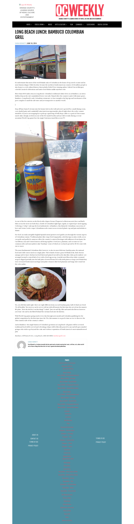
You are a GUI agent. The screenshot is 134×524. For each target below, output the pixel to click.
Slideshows (91, 24)
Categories (68, 414)
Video (67, 517)
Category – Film (67, 437)
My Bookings (68, 420)
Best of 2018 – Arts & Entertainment (68, 375)
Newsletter (67, 466)
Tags (68, 423)
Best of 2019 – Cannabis (68, 397)
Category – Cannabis (67, 433)
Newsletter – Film (68, 481)
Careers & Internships (67, 427)
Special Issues (67, 504)
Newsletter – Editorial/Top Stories (68, 475)
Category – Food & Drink (67, 440)
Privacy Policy (33, 445)
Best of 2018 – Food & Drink (68, 381)
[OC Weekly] (25, 5)
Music (50, 24)
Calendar (67, 411)
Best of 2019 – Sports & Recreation (68, 407)
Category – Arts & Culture (67, 430)
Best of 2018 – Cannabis (68, 378)
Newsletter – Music (68, 487)
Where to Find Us (67, 520)
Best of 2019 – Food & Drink (68, 401)
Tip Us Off (67, 514)
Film (71, 24)
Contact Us (34, 438)
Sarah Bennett (20, 43)
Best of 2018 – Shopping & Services (68, 385)
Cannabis (79, 24)
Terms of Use (33, 442)
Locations (68, 417)
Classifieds (67, 449)
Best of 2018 (67, 372)
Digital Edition (103, 24)
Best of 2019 (67, 392)
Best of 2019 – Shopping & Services (68, 404)
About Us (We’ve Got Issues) (67, 363)
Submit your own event (67, 507)
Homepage (67, 462)
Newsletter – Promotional (68, 491)
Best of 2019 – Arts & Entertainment (68, 394)
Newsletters (67, 469)
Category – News (67, 446)
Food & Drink (39, 24)
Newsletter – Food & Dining (68, 484)
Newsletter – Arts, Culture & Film (68, 471)
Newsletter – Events (68, 478)
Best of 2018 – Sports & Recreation (68, 388)
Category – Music (67, 443)
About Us (35, 435)
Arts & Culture (60, 24)
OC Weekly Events (67, 494)
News (28, 24)
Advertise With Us (67, 366)
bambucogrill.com (59, 336)
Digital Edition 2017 (68, 459)
